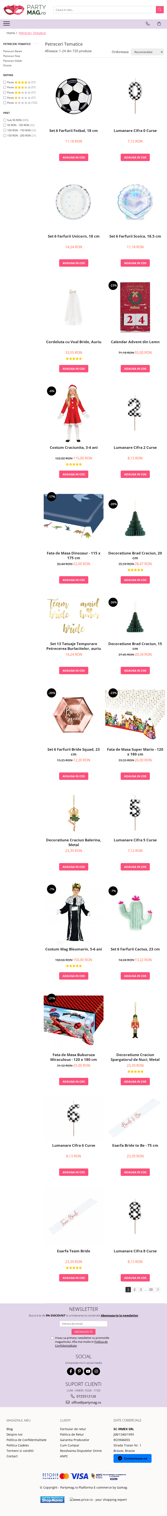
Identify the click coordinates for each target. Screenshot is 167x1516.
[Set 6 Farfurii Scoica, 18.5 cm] (135, 202)
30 (151, 1289)
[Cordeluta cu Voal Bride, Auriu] (74, 307)
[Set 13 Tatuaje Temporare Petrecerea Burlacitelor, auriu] (74, 616)
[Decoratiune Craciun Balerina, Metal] (74, 813)
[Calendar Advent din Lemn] (135, 307)
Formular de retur (73, 1429)
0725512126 (86, 1396)
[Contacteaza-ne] (148, 23)
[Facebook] (71, 1371)
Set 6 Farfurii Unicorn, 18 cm (74, 236)
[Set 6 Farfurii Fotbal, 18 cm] (74, 96)
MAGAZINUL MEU (19, 1420)
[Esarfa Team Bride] (74, 1216)
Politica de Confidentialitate (27, 1440)
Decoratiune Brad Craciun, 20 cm (135, 555)
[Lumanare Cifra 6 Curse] (74, 1118)
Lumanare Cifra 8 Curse (135, 1251)
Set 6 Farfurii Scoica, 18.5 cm (135, 236)
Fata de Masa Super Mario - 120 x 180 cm (135, 752)
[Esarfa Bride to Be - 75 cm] (135, 1118)
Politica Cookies (18, 1445)
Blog (10, 1429)
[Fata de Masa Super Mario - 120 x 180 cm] (135, 715)
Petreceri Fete (11, 56)
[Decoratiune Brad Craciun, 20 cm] (135, 518)
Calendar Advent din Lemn (135, 341)
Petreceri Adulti (12, 61)
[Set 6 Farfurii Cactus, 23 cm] (135, 913)
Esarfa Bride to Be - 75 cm (135, 1145)
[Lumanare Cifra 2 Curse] (135, 413)
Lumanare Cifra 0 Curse (135, 130)
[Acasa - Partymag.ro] (25, 9)
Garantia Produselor (74, 1440)
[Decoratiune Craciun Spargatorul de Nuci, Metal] (135, 1020)
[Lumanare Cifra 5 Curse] (135, 813)
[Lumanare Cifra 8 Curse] (135, 1216)
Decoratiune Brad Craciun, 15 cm (135, 646)
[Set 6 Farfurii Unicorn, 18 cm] (74, 202)
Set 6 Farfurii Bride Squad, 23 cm (73, 752)
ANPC (64, 1456)
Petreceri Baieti (12, 51)
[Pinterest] (79, 1371)
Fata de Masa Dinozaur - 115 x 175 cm (73, 555)
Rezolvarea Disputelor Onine (81, 1451)
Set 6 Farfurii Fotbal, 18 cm (73, 130)
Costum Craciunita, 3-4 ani (74, 447)
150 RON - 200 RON (19, 135)
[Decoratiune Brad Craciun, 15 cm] (135, 616)
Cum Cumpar (69, 1445)
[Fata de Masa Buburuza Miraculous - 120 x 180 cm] (74, 1020)
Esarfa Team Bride (73, 1251)
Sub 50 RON (14, 120)
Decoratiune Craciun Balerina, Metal (73, 842)
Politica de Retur (72, 1434)
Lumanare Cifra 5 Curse (135, 840)
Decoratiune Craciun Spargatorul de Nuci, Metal (135, 1057)
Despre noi (14, 1434)
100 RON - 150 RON (19, 130)
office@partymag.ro (86, 1402)
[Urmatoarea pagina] (157, 1289)
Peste (11, 82)
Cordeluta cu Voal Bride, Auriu (73, 341)
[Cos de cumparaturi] (159, 23)
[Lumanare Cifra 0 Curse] (135, 96)
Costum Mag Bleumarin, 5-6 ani (73, 949)
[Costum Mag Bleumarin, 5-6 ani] (74, 913)
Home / (12, 33)
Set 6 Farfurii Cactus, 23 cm (135, 949)
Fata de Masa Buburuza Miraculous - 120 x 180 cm (73, 1057)
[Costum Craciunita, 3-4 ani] (74, 413)
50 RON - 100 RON (18, 125)
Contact (12, 1456)
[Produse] (7, 25)
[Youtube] (88, 1371)
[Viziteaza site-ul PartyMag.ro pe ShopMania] (52, 1499)
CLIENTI (65, 1420)
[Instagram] (96, 1371)
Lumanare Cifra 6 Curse (73, 1145)
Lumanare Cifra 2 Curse (135, 447)
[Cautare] (160, 9)
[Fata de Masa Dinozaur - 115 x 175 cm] (74, 519)
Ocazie (7, 65)
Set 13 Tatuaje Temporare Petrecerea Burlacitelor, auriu (73, 646)
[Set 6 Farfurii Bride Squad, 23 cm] (74, 715)
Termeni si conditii (20, 1451)
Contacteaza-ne (135, 1458)
